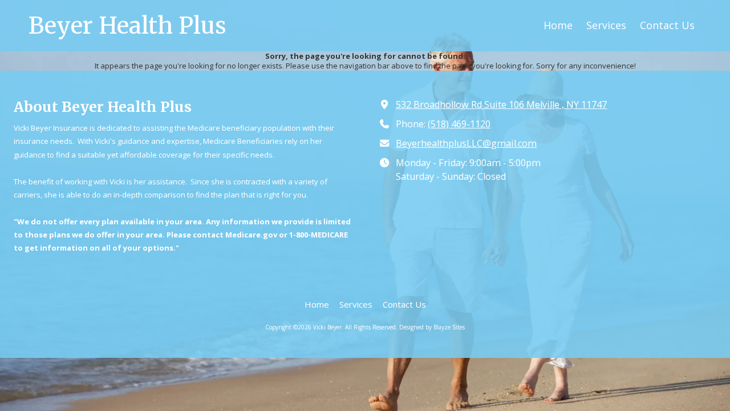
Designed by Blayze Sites (432, 327)
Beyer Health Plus (127, 25)
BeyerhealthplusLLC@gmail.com (466, 143)
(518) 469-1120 (459, 124)
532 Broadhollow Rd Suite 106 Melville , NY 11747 (501, 104)
